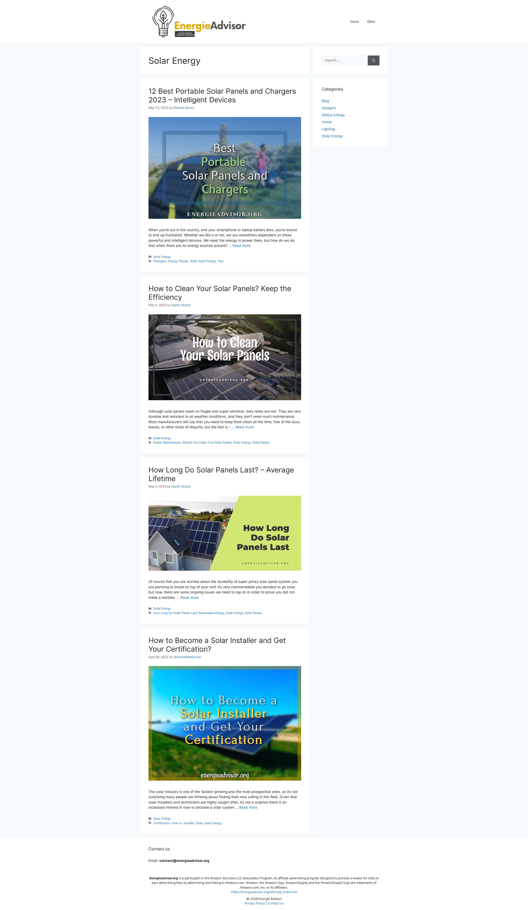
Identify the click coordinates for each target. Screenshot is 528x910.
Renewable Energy (211, 613)
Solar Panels (260, 442)
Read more (241, 246)
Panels (183, 261)
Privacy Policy (255, 903)
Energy (173, 261)
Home (354, 22)
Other (371, 22)
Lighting (328, 129)
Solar (193, 261)
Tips (221, 261)
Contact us (275, 903)
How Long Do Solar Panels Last (175, 613)
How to (177, 823)
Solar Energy (162, 256)
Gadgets (329, 108)
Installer (189, 823)
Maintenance (171, 442)
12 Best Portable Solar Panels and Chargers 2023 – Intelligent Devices (222, 95)
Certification (161, 823)
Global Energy (333, 115)
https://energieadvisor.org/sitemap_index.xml (264, 892)
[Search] (374, 60)
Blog (325, 101)
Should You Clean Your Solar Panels (207, 442)
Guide (157, 442)
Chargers (159, 261)
